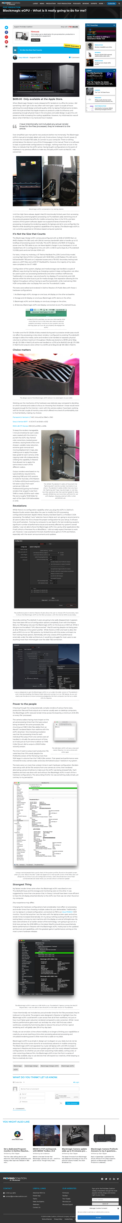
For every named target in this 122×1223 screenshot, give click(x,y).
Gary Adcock (23, 57)
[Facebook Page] (102, 1179)
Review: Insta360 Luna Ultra (103, 47)
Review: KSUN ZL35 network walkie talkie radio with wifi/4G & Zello (103, 56)
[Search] (119, 3)
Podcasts (77, 3)
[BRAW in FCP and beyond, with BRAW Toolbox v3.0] (46, 1135)
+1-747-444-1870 (10, 1193)
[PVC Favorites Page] (114, 25)
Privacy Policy (58, 1219)
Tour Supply (66, 1199)
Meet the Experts (38, 1201)
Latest (35, 3)
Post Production (64, 3)
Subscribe (111, 3)
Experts (94, 3)
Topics (35, 1199)
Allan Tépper (15, 1153)
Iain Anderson (45, 1153)
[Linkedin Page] (114, 1179)
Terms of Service (47, 1219)
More (101, 3)
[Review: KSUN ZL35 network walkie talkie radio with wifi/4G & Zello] (89, 54)
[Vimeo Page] (118, 1179)
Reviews (86, 3)
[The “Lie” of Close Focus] (89, 91)
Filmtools (65, 1193)
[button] (118, 1208)
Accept (98, 1217)
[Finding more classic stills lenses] (89, 62)
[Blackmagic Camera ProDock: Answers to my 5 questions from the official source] (104, 1135)
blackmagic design (31, 1066)
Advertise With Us (39, 1193)
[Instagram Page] (110, 1179)
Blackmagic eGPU (67, 1066)
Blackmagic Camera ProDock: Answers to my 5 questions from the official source (104, 1151)
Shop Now (35, 40)
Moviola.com (66, 1201)
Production (51, 3)
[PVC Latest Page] (114, 70)
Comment (75, 57)
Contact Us (36, 1207)
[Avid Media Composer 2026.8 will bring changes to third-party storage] (89, 107)
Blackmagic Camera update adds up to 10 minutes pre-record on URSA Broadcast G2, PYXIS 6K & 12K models (75, 1152)
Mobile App (36, 1196)
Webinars (36, 1204)
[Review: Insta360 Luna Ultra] (89, 46)
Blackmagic (18, 1066)
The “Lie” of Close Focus (102, 92)
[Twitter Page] (106, 1179)
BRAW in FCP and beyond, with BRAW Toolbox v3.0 (44, 1150)
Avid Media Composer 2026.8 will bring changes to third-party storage (104, 110)
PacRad (64, 1196)
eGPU (16, 1069)
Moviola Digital (67, 1204)
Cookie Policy (69, 1219)
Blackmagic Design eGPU (50, 1066)
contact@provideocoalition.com (16, 1196)
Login (77, 1082)
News (42, 3)
